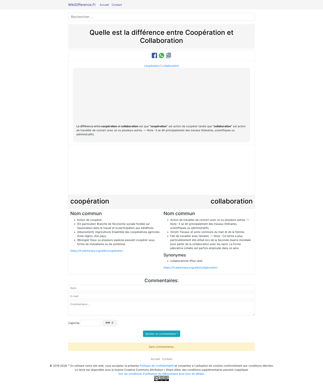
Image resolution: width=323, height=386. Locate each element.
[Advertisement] (161, 96)
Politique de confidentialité (157, 365)
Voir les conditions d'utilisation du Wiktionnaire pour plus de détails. (161, 373)
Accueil (104, 4)
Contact (117, 4)
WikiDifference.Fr (82, 5)
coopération (152, 65)
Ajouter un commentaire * (161, 333)
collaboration (170, 65)
